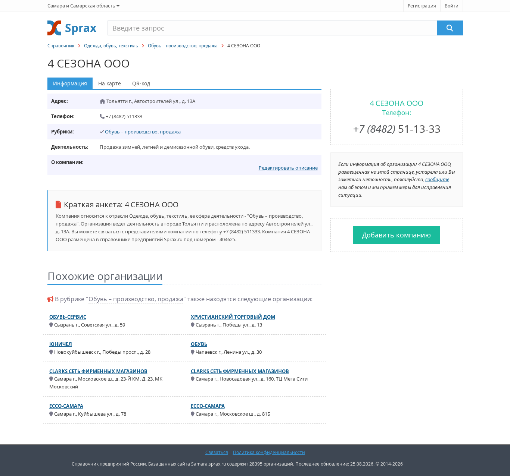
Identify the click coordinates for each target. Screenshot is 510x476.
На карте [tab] (109, 83)
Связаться (216, 452)
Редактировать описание (288, 167)
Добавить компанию (396, 234)
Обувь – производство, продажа (183, 45)
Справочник (60, 45)
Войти (451, 6)
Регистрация (422, 6)
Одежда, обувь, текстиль (111, 45)
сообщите (437, 179)
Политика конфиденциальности (269, 452)
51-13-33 (397, 129)
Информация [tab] (70, 83)
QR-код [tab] (141, 83)
